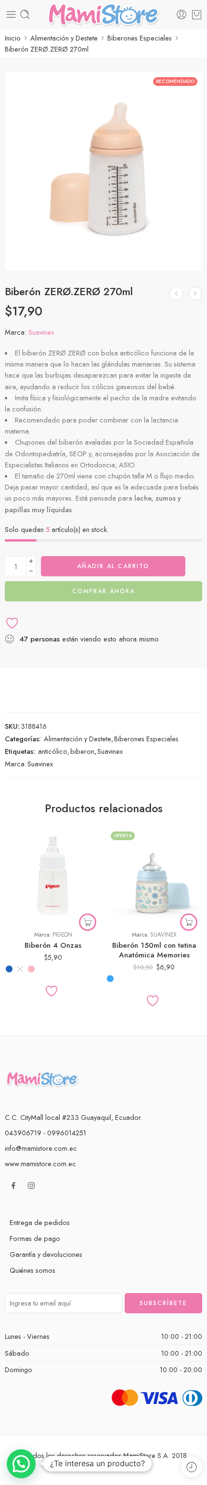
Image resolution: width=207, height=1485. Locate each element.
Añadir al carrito (113, 566)
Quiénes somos (32, 1270)
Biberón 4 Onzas (53, 945)
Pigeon (62, 935)
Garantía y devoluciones (46, 1254)
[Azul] (9, 969)
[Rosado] (31, 969)
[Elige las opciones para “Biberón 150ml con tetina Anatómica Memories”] (188, 922)
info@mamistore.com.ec (41, 1148)
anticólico (52, 751)
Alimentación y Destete (64, 38)
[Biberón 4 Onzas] (53, 875)
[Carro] (196, 14)
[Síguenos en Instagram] (31, 1185)
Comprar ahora (103, 591)
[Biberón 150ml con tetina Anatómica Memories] (154, 875)
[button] (21, 1463)
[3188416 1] (103, 171)
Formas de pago (35, 1238)
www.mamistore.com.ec (40, 1163)
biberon (82, 751)
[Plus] (31, 561)
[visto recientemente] (191, 1467)
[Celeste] (110, 978)
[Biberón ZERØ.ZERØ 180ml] (176, 293)
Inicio (13, 38)
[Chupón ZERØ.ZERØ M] (195, 293)
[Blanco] (20, 969)
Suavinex (41, 332)
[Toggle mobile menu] (11, 14)
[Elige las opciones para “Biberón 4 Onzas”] (87, 922)
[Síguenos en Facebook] (13, 1185)
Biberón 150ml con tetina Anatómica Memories (154, 950)
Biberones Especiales (139, 38)
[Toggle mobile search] (25, 14)
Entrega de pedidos (40, 1222)
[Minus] (31, 571)
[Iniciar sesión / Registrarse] (181, 14)
